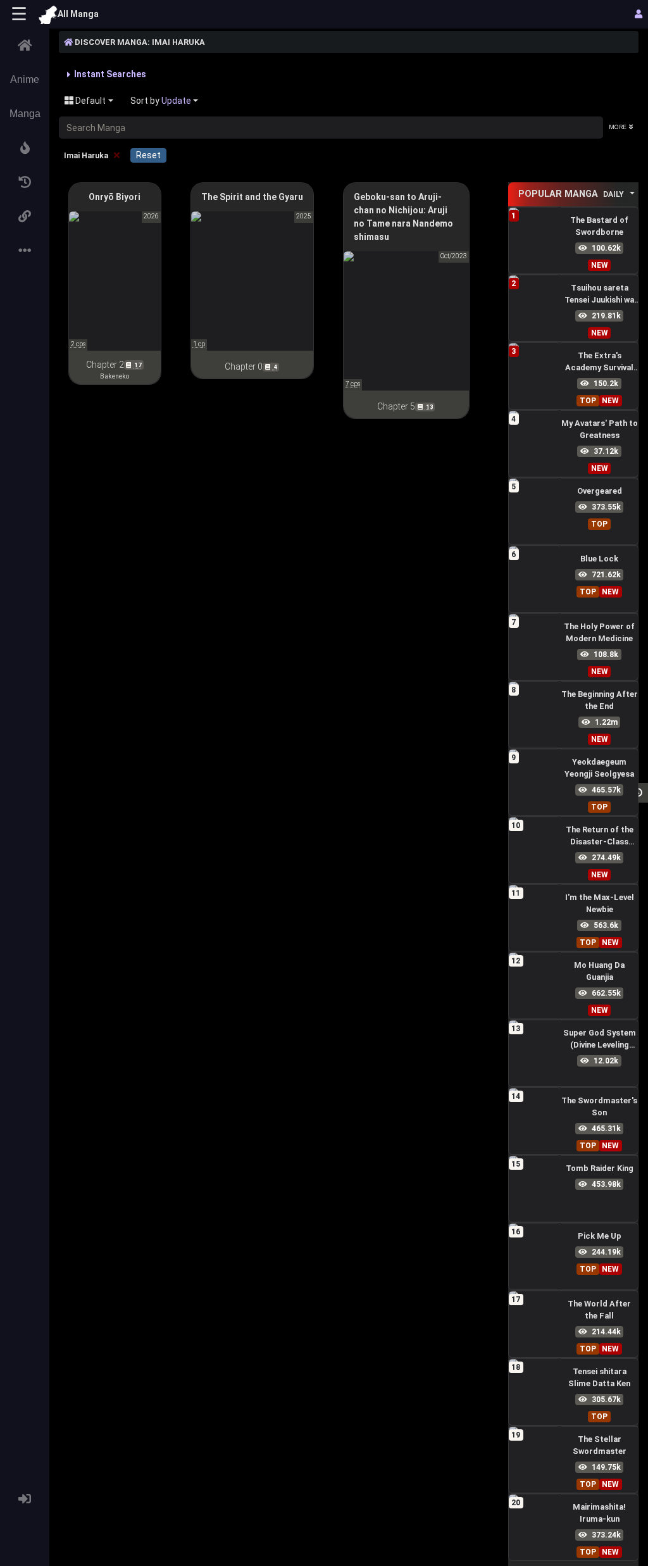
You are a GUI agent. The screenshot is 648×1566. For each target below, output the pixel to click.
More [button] (617, 126)
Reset (148, 155)
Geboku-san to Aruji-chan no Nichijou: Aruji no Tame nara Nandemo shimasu (403, 217)
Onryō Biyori (114, 197)
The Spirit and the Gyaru (252, 197)
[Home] (24, 45)
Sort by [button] (160, 101)
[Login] (24, 1499)
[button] (24, 148)
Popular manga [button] (571, 194)
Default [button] (89, 101)
